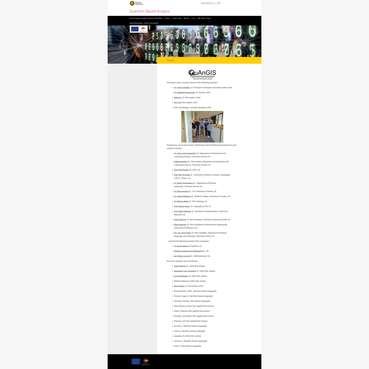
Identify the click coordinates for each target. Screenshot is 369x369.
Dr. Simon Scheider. (182, 87)
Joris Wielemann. (181, 276)
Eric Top (177, 102)
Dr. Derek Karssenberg (183, 183)
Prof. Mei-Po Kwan (182, 175)
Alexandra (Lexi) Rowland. (185, 271)
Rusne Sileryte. (180, 219)
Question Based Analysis (150, 11)
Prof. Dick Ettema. (181, 170)
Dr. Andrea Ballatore (182, 196)
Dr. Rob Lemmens (181, 191)
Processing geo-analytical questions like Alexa (145, 18)
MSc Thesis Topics (204, 18)
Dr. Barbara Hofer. (181, 201)
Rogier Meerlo (180, 266)
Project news (177, 18)
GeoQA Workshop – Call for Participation (144, 23)
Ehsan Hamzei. (180, 224)
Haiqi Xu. (178, 97)
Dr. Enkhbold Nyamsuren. (184, 92)
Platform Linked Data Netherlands (188, 251)
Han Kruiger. (179, 286)
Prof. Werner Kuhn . (182, 206)
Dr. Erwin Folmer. (181, 246)
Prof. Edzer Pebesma (182, 211)
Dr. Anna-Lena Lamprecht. (185, 153)
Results (186, 18)
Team (193, 18)
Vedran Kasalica (180, 161)
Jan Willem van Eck (182, 256)
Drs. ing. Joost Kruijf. (182, 233)
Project (167, 18)
